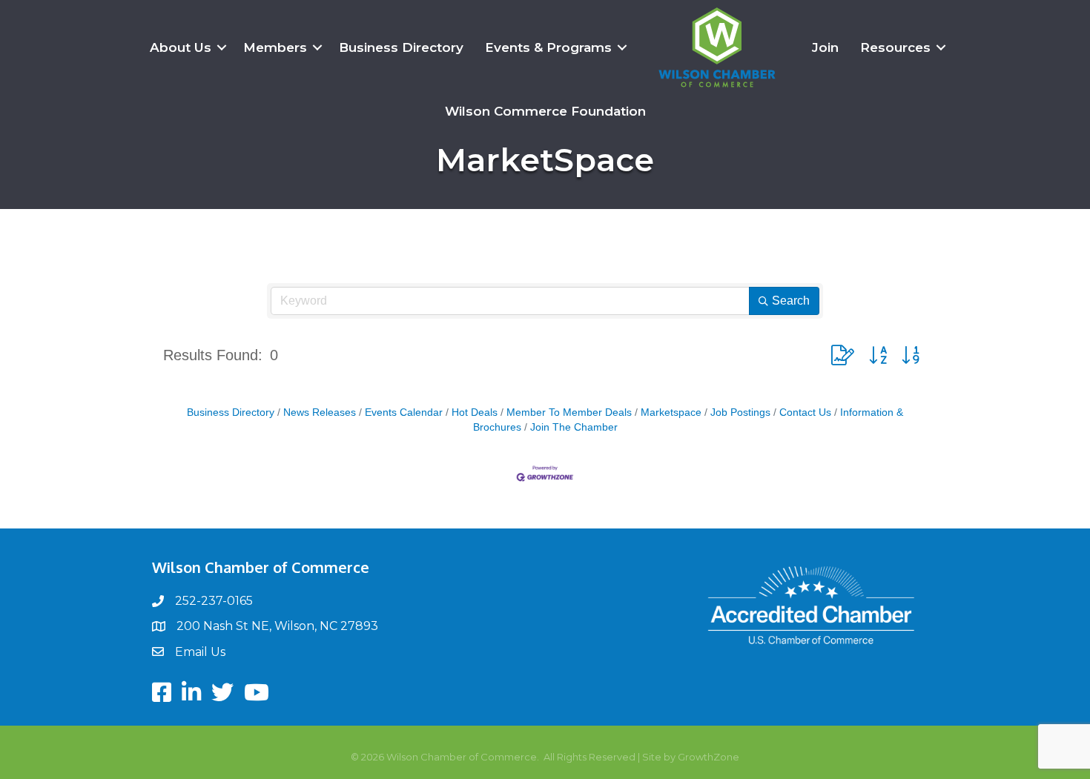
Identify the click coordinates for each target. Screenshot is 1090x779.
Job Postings (740, 412)
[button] (843, 355)
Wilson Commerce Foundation (545, 111)
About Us (180, 47)
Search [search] (791, 300)
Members (275, 47)
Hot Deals (475, 412)
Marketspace (671, 412)
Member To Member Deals (569, 412)
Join (825, 47)
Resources (895, 47)
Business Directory (401, 47)
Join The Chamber (574, 427)
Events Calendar (404, 412)
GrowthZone (708, 757)
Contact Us (805, 412)
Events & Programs (548, 47)
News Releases (319, 412)
